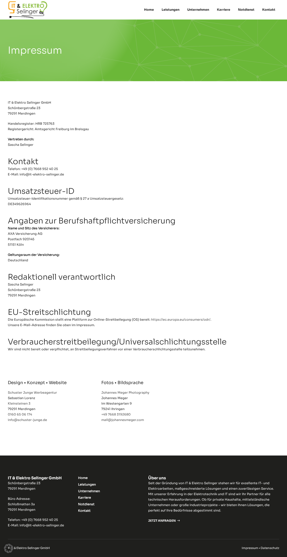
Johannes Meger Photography (125, 393)
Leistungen (87, 484)
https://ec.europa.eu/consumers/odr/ (180, 320)
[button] (181, 10)
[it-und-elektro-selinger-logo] (28, 10)
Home (83, 478)
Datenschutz (270, 548)
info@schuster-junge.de (27, 420)
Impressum (250, 548)
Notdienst (86, 504)
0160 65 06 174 (20, 414)
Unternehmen (89, 491)
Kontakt (84, 511)
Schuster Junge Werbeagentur (32, 393)
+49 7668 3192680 (116, 414)
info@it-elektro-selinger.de (42, 525)
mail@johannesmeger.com (122, 420)
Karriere (84, 498)
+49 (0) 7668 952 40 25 (39, 520)
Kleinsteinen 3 (19, 403)
